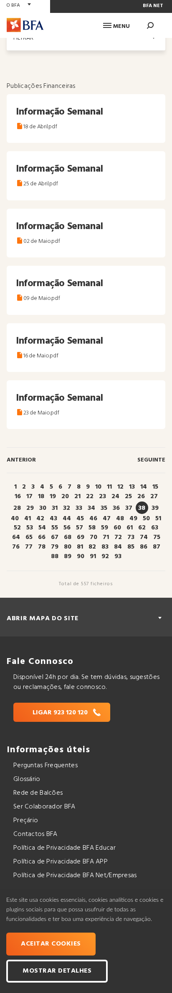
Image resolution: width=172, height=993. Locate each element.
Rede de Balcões (38, 793)
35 (104, 508)
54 (42, 527)
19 (53, 496)
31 (55, 508)
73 (130, 537)
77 (29, 546)
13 (132, 487)
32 (66, 508)
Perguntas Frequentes (45, 765)
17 (29, 496)
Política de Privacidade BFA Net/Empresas (75, 875)
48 (120, 518)
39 (155, 508)
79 (54, 546)
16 (18, 496)
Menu (120, 26)
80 (67, 546)
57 (79, 527)
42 (40, 518)
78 (42, 546)
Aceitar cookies (51, 943)
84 (118, 546)
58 (92, 527)
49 (133, 518)
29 (30, 508)
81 (80, 546)
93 (117, 556)
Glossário (26, 779)
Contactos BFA (35, 834)
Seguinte (151, 460)
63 (154, 527)
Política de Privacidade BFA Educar (64, 848)
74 (144, 537)
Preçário (25, 820)
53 (29, 527)
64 (16, 537)
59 (104, 527)
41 (27, 518)
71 (106, 537)
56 (67, 527)
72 (118, 537)
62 (142, 527)
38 (141, 508)
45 (80, 518)
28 (17, 508)
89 (67, 556)
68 (67, 537)
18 (41, 496)
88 (54, 556)
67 (54, 537)
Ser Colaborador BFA (44, 806)
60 (117, 527)
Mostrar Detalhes (57, 971)
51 (158, 518)
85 (130, 546)
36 (116, 508)
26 (141, 496)
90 (80, 556)
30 (42, 508)
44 (67, 518)
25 (128, 496)
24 (115, 496)
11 (109, 487)
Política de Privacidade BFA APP (60, 861)
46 (93, 518)
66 (42, 537)
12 (120, 487)
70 (93, 537)
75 (156, 537)
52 (17, 527)
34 (91, 508)
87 (156, 546)
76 (16, 546)
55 (54, 527)
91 (93, 556)
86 (143, 546)
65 (29, 537)
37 (128, 508)
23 (102, 496)
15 (155, 487)
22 (90, 496)
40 (15, 518)
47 (107, 518)
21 (77, 496)
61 (129, 527)
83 (105, 546)
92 (105, 556)
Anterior (21, 460)
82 (92, 546)
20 (65, 496)
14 (143, 487)
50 (146, 518)
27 (154, 496)
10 (98, 487)
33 (79, 508)
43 (53, 518)
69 (80, 537)
